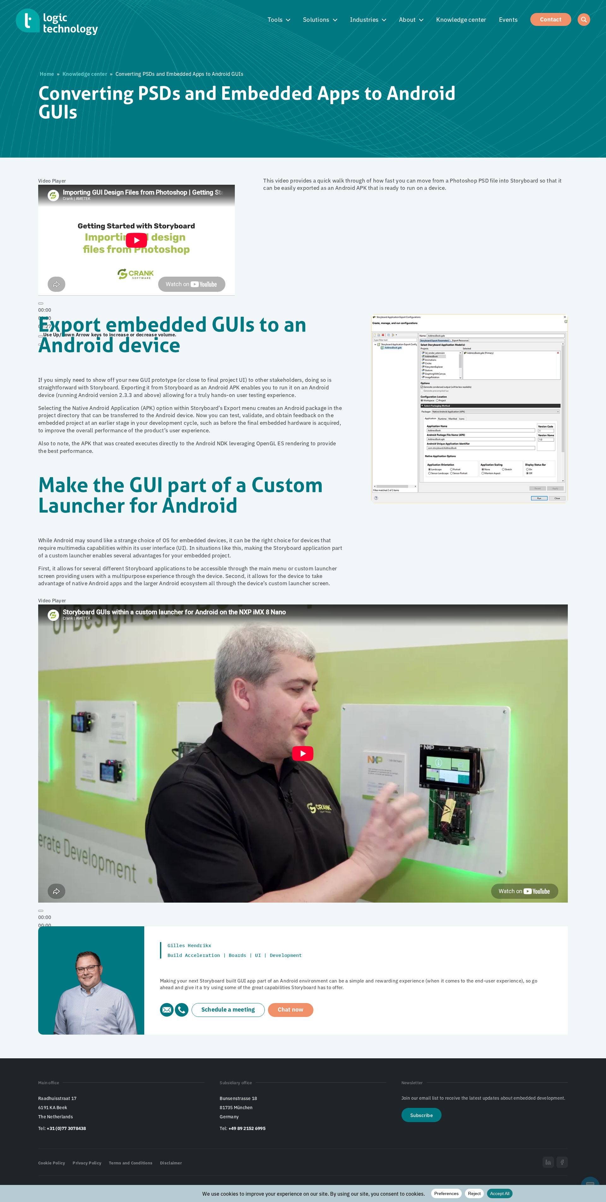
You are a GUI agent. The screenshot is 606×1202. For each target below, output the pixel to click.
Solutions (316, 19)
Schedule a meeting (228, 1009)
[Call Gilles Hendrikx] (181, 1014)
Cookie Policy (51, 1163)
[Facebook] (562, 1162)
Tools (275, 19)
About (407, 19)
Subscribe (421, 1115)
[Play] (40, 303)
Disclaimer (171, 1163)
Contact (550, 19)
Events (508, 19)
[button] (279, 19)
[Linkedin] (548, 1162)
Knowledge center (461, 19)
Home (47, 73)
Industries (364, 19)
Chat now (291, 1009)
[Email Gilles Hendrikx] (167, 1014)
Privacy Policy (87, 1163)
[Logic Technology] (57, 22)
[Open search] (584, 19)
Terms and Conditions (130, 1163)
